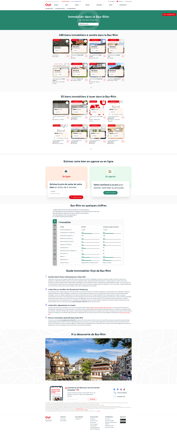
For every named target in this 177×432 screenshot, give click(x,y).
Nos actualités (63, 420)
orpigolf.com (78, 418)
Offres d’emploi (93, 425)
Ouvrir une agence (94, 424)
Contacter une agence (110, 192)
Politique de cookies (109, 425)
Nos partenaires (79, 417)
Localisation (53, 191)
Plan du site (107, 418)
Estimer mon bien (77, 197)
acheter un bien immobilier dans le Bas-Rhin (101, 307)
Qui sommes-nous (94, 420)
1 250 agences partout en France (52, 1)
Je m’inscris (92, 399)
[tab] (55, 221)
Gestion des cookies (109, 427)
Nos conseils (62, 418)
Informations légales (109, 420)
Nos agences (92, 418)
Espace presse (93, 422)
